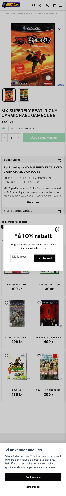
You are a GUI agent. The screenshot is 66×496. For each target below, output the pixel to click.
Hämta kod (44, 258)
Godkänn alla (33, 477)
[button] (58, 229)
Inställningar (33, 486)
